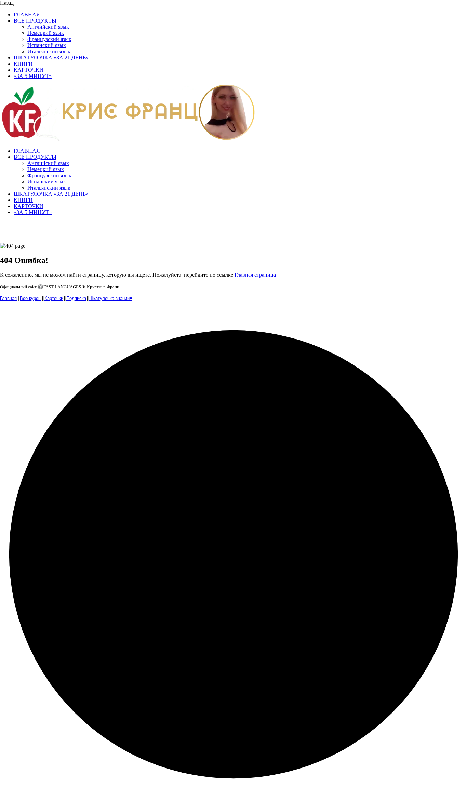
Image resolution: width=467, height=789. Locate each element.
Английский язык (48, 27)
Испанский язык (46, 45)
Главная (8, 298)
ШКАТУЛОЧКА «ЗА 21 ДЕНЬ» (51, 57)
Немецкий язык (45, 33)
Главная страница (255, 275)
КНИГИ (23, 64)
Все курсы (30, 298)
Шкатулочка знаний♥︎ (110, 298)
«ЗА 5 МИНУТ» (33, 76)
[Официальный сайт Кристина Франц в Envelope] (6, 313)
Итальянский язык (48, 51)
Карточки (53, 298)
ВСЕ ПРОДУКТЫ (35, 21)
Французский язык (49, 39)
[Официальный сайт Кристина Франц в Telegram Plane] (20, 313)
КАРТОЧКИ (28, 70)
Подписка (76, 298)
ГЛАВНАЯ (27, 14)
